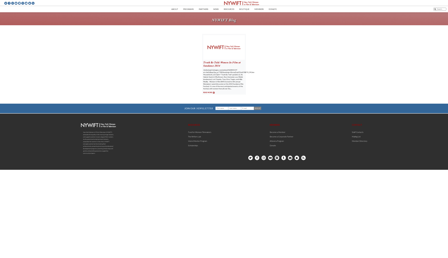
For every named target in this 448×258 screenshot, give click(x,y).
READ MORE (207, 92)
